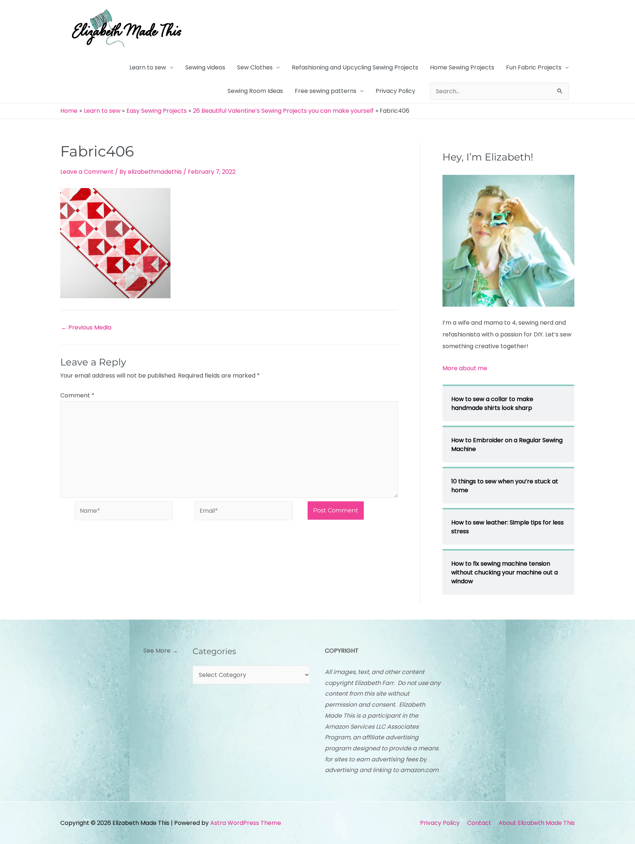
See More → (160, 650)
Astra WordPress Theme (245, 823)
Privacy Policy (395, 91)
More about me (464, 368)
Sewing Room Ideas (255, 91)
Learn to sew (147, 67)
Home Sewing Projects (462, 67)
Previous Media (86, 328)
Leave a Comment (87, 171)
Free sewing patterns (325, 91)
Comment (77, 395)
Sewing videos (205, 67)
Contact (479, 823)
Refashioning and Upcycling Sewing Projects (355, 67)
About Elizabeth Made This (537, 823)
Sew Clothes (255, 67)
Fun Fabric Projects (534, 67)
